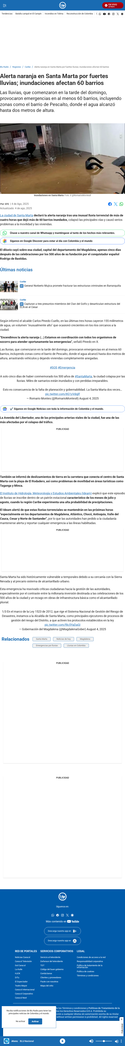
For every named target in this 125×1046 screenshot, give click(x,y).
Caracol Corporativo (24, 994)
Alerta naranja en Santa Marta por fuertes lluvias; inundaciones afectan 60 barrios (71, 67)
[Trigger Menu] (4, 5)
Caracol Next (21, 998)
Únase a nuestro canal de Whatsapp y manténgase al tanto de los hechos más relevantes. (62, 233)
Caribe (28, 67)
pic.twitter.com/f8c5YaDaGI (62, 624)
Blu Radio (4, 67)
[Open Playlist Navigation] (121, 1041)
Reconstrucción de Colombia (80, 14)
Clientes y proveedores (50, 977)
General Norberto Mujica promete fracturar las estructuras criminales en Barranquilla (72, 285)
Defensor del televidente (51, 961)
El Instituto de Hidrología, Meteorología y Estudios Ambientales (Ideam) (46, 493)
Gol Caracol (20, 965)
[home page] (62, 5)
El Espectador (21, 982)
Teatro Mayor (21, 986)
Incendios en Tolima (54, 14)
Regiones (16, 67)
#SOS (53, 367)
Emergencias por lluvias (47, 645)
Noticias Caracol (22, 957)
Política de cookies (85, 972)
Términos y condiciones (88, 975)
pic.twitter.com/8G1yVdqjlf (62, 394)
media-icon (62, 1041)
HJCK (17, 974)
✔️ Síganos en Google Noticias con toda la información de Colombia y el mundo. (57, 408)
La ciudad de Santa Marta (16, 215)
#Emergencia (66, 367)
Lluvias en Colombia (76, 645)
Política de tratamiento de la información (89, 966)
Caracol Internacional (25, 990)
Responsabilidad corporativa (90, 961)
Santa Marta (41, 639)
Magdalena (85, 639)
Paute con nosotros (49, 982)
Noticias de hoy (63, 639)
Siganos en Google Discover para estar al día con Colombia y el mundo (51, 241)
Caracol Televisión (23, 961)
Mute (91, 1041)
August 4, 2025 (89, 398)
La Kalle (18, 969)
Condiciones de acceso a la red (91, 957)
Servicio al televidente (50, 957)
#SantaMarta (83, 376)
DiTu (17, 977)
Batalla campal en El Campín (28, 14)
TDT (42, 965)
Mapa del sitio (46, 986)
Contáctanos (46, 974)
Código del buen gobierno (51, 969)
